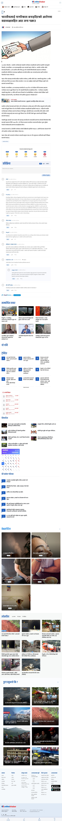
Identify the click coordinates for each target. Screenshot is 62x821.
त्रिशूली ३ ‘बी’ (46, 7)
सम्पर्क (52, 783)
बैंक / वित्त (13, 781)
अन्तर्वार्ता (3, 781)
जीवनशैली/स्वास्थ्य (5, 785)
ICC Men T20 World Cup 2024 (24, 778)
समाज (3, 775)
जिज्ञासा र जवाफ (7, 7)
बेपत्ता (25, 7)
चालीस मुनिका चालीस (35, 783)
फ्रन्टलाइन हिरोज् (34, 792)
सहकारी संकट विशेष (45, 775)
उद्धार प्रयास (32, 7)
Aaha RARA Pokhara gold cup (25, 783)
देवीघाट (39, 7)
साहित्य (3, 779)
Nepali (7, 232)
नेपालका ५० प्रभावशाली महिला (34, 776)
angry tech (15, 270)
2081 (34, 780)
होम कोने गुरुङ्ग (9, 285)
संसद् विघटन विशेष (44, 779)
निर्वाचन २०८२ (43, 787)
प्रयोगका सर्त (53, 777)
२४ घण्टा (13, 616)
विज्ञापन (52, 779)
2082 (34, 781)
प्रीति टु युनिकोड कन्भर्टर (34, 795)
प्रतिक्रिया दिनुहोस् (46, 175)
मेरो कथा (32, 790)
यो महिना (24, 616)
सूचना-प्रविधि (14, 785)
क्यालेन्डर (5, 450)
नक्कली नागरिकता (5, 141)
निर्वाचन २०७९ (43, 785)
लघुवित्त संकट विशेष (44, 777)
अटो (12, 783)
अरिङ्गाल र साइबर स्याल (11, 244)
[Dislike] (20, 278)
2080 (34, 778)
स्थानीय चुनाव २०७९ (45, 783)
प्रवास (3, 787)
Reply (8, 189)
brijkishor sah (9, 260)
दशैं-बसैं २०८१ (43, 794)
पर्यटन (13, 777)
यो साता (19, 616)
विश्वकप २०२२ (43, 792)
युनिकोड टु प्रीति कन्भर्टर (34, 798)
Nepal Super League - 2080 (24, 786)
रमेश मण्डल (8, 220)
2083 (34, 788)
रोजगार (13, 779)
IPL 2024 (23, 780)
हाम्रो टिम (52, 775)
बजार (12, 775)
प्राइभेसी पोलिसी (54, 781)
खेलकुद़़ (3, 783)
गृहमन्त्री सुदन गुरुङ (17, 7)
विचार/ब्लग (4, 777)
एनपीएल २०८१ (24, 775)
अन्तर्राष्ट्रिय (3, 789)
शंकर (7, 179)
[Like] (11, 189)
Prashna (8, 195)
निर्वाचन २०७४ (44, 781)
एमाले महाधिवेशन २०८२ (44, 790)
